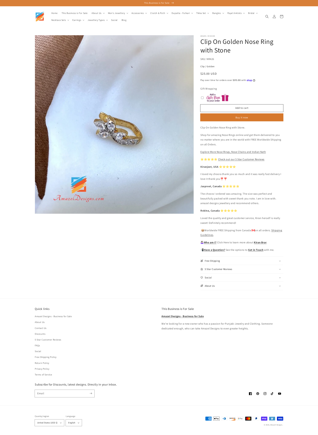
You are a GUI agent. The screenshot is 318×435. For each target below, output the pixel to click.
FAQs (37, 345)
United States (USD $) (47, 422)
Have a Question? (214, 250)
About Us (40, 322)
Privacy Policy (42, 368)
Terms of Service (43, 374)
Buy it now (242, 117)
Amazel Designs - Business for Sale (53, 316)
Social (38, 351)
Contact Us (41, 328)
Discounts (40, 333)
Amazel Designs (276, 425)
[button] (267, 16)
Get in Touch (255, 250)
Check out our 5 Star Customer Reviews (241, 159)
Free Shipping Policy (45, 357)
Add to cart (241, 107)
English (71, 422)
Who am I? (210, 242)
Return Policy (42, 363)
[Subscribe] (90, 393)
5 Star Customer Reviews (48, 339)
